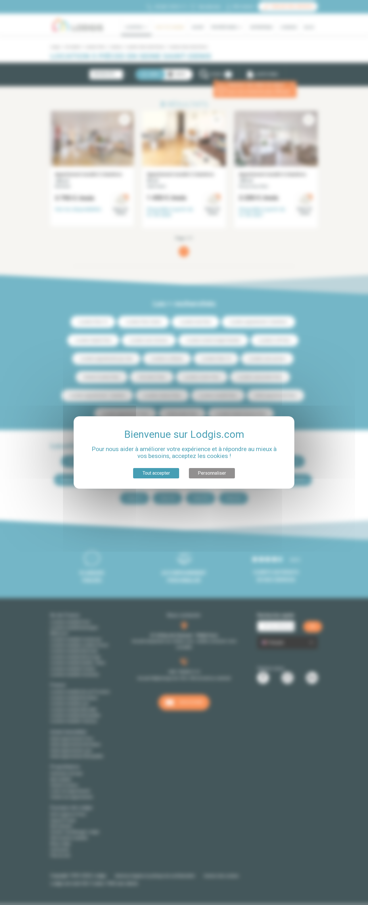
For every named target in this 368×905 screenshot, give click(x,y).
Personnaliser (212, 473)
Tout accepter (156, 473)
